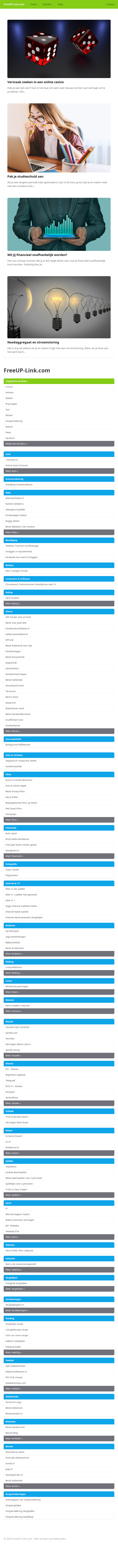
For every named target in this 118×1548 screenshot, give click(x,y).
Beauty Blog (12, 1432)
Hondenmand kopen (16, 674)
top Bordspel (12, 931)
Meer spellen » (13, 1194)
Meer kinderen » (14, 953)
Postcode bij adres (15, 1451)
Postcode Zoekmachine (17, 1457)
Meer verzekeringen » (17, 1310)
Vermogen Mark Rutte (17, 1122)
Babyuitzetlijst (13, 942)
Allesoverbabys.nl (15, 498)
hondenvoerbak (14, 766)
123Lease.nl (12, 459)
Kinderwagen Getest (16, 515)
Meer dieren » (13, 731)
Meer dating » (13, 603)
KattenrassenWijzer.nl (17, 634)
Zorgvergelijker (13, 1505)
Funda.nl (10, 1463)
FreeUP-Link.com (14, 4)
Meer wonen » (13, 1486)
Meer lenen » (12, 991)
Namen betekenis (15, 503)
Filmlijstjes (11, 814)
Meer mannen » (14, 1011)
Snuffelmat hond (14, 719)
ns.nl (8, 1141)
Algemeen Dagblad (15, 1074)
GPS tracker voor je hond (18, 617)
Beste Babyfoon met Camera (20, 526)
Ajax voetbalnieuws (15, 1365)
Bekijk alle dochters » (16, 443)
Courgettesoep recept (17, 1329)
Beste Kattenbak (14, 679)
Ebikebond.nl (12, 1147)
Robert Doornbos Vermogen (20, 1219)
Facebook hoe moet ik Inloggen (22, 557)
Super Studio (12, 869)
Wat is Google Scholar (17, 570)
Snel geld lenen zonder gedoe (21, 844)
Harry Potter (12, 797)
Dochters (47, 4)
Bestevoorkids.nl (14, 1413)
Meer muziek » (13, 1055)
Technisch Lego (13, 1402)
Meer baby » (12, 532)
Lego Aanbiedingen (16, 936)
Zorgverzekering (14, 420)
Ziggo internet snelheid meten (21, 906)
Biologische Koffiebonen (18, 744)
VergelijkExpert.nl (15, 1304)
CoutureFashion (14, 967)
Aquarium (11, 702)
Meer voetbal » (13, 1388)
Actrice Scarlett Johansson (19, 779)
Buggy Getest (12, 520)
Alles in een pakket (15, 888)
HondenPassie (13, 725)
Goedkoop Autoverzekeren (19, 484)
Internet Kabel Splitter (17, 911)
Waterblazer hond (15, 708)
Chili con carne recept (17, 1335)
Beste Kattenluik (14, 1407)
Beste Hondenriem (15, 1427)
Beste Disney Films (15, 791)
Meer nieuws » (13, 1103)
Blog (60, 4)
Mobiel (9, 398)
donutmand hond (15, 685)
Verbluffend (12, 1097)
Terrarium (11, 691)
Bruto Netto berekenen (17, 839)
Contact (110, 4)
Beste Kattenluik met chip (19, 645)
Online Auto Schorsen (17, 465)
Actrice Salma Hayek (16, 785)
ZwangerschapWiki (15, 509)
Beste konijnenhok (15, 657)
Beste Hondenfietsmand (18, 714)
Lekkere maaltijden (15, 1341)
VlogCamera (12, 875)
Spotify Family (13, 1049)
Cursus (9, 386)
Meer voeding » (14, 1352)
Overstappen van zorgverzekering (23, 1499)
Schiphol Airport (14, 1136)
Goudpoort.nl (12, 850)
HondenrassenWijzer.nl (17, 628)
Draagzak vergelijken (16, 1283)
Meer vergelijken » (15, 1288)
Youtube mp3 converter (18, 1027)
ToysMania (11, 1166)
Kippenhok (11, 662)
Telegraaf (10, 1080)
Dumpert (10, 1091)
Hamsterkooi (12, 668)
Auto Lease (11, 833)
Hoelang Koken (13, 1346)
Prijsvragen (11, 403)
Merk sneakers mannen (18, 1005)
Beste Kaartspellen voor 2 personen (24, 1178)
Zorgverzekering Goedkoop (19, 1516)
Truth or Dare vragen (16, 1189)
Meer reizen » (13, 1153)
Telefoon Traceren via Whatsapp (22, 545)
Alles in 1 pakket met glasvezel (21, 894)
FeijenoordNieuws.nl (16, 1371)
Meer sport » (12, 1236)
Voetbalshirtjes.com (16, 1383)
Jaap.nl (9, 1469)
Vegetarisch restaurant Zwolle (21, 760)
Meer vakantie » (14, 1269)
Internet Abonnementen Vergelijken (24, 917)
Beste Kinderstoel (15, 948)
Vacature (10, 438)
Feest (8, 432)
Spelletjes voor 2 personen (19, 1183)
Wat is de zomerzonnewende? (21, 1264)
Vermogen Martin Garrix (18, 1044)
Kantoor (10, 392)
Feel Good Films (14, 808)
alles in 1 (10, 900)
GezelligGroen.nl (14, 1474)
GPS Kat (10, 639)
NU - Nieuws (12, 1069)
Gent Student (12, 597)
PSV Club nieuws (14, 1377)
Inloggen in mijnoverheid (19, 551)
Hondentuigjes (13, 651)
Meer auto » (12, 470)
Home (34, 4)
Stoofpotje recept (14, 1323)
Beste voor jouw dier (16, 622)
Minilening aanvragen (17, 986)
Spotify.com (11, 1032)
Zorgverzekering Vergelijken (20, 1511)
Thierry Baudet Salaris (17, 1116)
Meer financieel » (14, 856)
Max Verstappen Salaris (18, 1214)
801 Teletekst (12, 1225)
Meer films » (12, 819)
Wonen (9, 415)
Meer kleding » (13, 972)
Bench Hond (12, 696)
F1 (7, 1208)
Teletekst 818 (12, 1231)
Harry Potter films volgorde (19, 1250)
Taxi (8, 409)
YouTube (10, 1038)
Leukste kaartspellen (16, 1172)
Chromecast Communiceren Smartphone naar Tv (31, 584)
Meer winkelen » (14, 1438)
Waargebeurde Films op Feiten (21, 802)
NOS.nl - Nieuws (14, 1086)
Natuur (9, 426)
